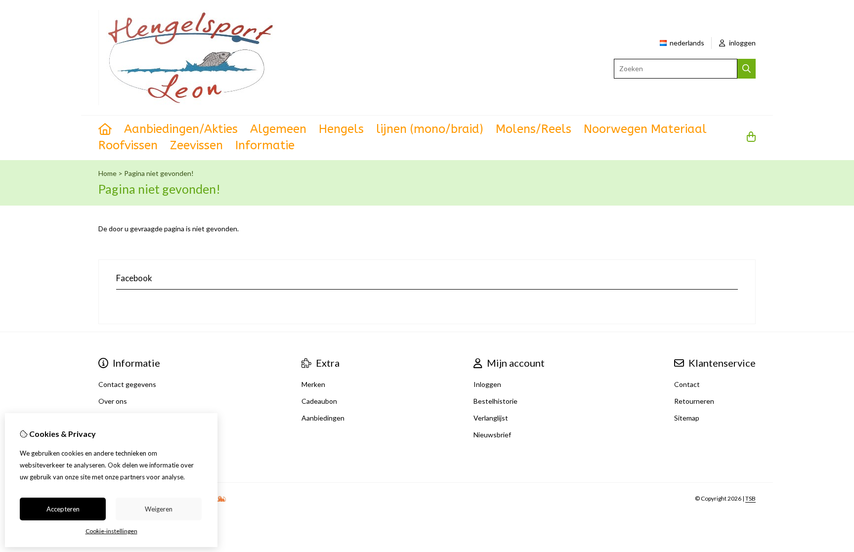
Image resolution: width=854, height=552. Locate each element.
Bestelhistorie (495, 401)
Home (107, 173)
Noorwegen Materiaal (645, 129)
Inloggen (487, 384)
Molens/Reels (533, 129)
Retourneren (694, 401)
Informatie (265, 145)
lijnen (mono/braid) (429, 129)
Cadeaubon (319, 401)
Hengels (341, 129)
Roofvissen (128, 145)
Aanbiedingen (322, 418)
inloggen (741, 43)
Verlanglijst (490, 418)
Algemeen (278, 129)
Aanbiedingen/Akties (181, 129)
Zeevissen (196, 145)
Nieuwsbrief (492, 434)
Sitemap (686, 418)
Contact (687, 384)
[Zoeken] (746, 69)
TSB (750, 498)
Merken (313, 384)
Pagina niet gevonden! (159, 173)
